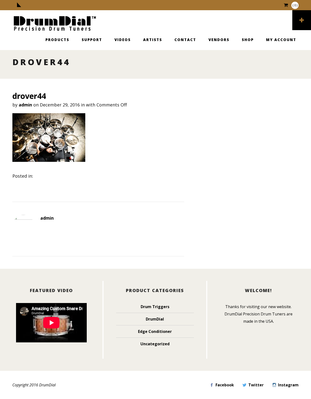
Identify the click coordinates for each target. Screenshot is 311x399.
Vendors (218, 39)
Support (92, 39)
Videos (122, 39)
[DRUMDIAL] (54, 24)
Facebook (225, 385)
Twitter (256, 385)
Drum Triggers (155, 306)
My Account (281, 39)
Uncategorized (155, 344)
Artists (152, 39)
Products (57, 39)
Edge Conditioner (155, 331)
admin (25, 105)
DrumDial (155, 319)
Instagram (288, 385)
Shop (248, 39)
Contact (185, 39)
